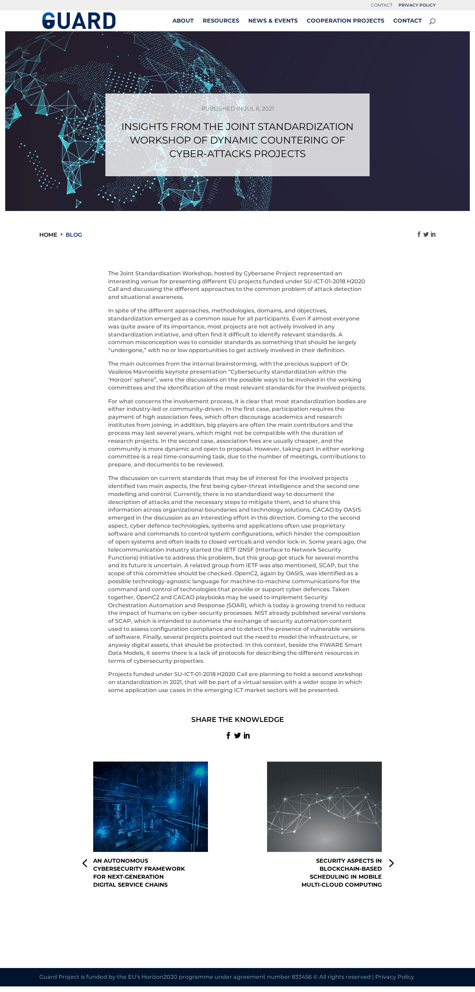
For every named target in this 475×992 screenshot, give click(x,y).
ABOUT (183, 21)
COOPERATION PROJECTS (345, 21)
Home (48, 234)
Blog (74, 234)
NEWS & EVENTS (273, 21)
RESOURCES (221, 21)
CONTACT (381, 5)
